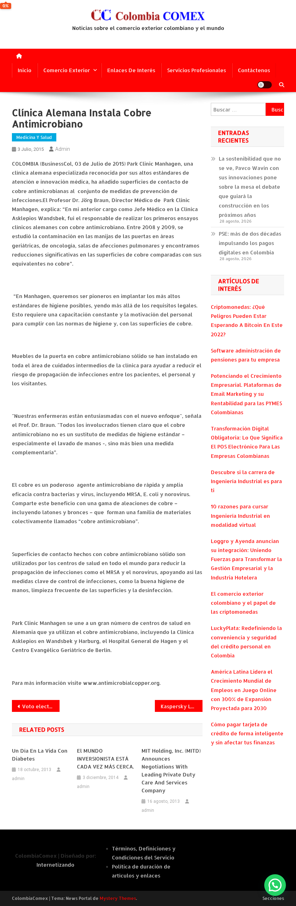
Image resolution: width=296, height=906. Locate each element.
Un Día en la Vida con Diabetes (40, 755)
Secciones (273, 898)
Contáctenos (254, 70)
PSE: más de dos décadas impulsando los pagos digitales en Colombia (250, 243)
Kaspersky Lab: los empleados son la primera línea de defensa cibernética (182, 706)
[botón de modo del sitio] (264, 84)
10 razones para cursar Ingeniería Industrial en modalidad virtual (240, 515)
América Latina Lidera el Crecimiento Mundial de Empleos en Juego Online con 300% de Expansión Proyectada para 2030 (244, 690)
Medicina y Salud (34, 137)
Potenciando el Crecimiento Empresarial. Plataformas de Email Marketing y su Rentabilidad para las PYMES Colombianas (246, 394)
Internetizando (55, 865)
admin (62, 149)
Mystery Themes (118, 898)
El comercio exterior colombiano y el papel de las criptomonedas (243, 603)
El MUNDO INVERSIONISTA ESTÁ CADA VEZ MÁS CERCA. (105, 759)
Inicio (24, 70)
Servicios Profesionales (196, 70)
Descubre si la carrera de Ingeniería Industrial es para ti (246, 481)
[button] (275, 885)
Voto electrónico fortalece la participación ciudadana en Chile (41, 706)
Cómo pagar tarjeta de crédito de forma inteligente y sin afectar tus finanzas (247, 733)
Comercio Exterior (66, 70)
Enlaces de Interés (131, 70)
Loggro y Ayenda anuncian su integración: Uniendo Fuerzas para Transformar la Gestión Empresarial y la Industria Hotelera (246, 559)
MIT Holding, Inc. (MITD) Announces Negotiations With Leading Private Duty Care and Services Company (171, 770)
